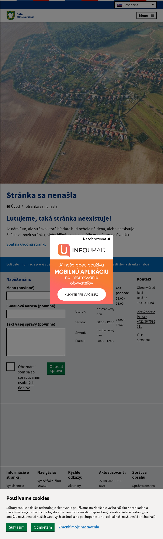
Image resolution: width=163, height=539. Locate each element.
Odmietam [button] (43, 527)
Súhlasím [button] (17, 527)
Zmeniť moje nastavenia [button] (79, 527)
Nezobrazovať (95, 238)
